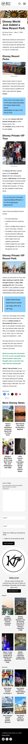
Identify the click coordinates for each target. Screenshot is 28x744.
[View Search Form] (19, 4)
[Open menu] (24, 4)
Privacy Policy (6, 735)
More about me (13, 591)
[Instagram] (10, 739)
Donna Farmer (8, 32)
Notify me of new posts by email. (14, 538)
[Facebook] (3, 739)
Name (5, 518)
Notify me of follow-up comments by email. (14, 533)
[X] (7, 739)
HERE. (10, 129)
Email (5, 526)
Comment (5, 489)
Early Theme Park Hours (16, 102)
